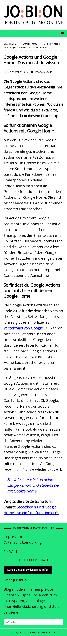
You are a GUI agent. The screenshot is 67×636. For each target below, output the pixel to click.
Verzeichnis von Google (23, 328)
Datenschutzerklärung (23, 542)
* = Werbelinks (16, 551)
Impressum (13, 536)
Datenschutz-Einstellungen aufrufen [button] (27, 569)
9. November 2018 (17, 72)
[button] (62, 33)
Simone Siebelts (43, 72)
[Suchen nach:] (33, 621)
